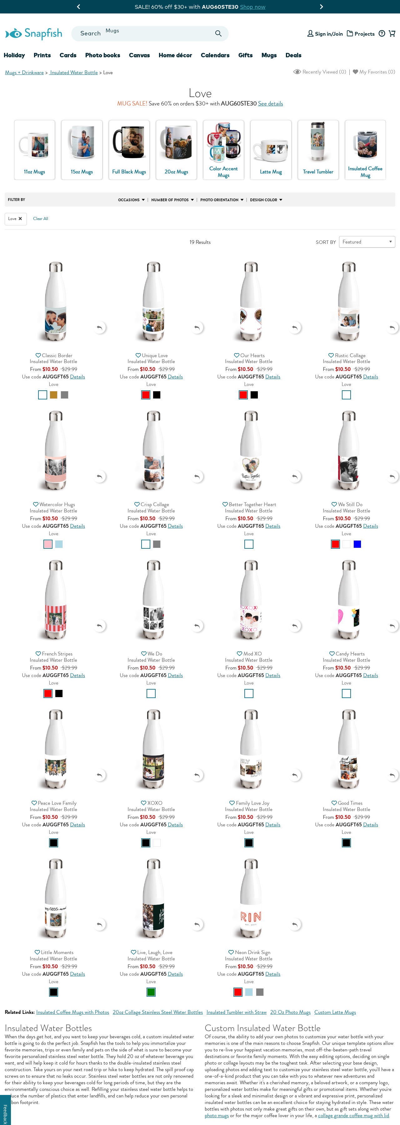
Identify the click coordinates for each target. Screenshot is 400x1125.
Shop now (121, 6)
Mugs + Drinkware (24, 72)
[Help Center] (382, 34)
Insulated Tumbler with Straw (237, 1012)
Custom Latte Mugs (335, 1012)
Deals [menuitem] (294, 55)
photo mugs (217, 1115)
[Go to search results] (218, 33)
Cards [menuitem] (68, 55)
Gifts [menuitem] (245, 55)
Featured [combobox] (351, 242)
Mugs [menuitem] (269, 55)
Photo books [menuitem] (102, 55)
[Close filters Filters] (20, 219)
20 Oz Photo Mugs (290, 1012)
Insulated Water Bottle (73, 72)
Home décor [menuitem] (175, 55)
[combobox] (149, 33)
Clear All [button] (40, 219)
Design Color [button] (263, 200)
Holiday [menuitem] (14, 55)
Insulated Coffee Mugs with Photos (72, 1012)
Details (77, 377)
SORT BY (326, 242)
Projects (365, 34)
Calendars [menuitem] (215, 55)
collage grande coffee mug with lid (353, 1115)
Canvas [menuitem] (139, 55)
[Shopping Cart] (391, 34)
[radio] (42, 394)
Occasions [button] (129, 200)
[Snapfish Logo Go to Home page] (33, 33)
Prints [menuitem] (42, 55)
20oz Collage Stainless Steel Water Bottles (158, 1012)
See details (270, 103)
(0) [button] (323, 72)
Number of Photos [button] (170, 200)
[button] (53, 301)
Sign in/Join (329, 34)
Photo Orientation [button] (219, 200)
